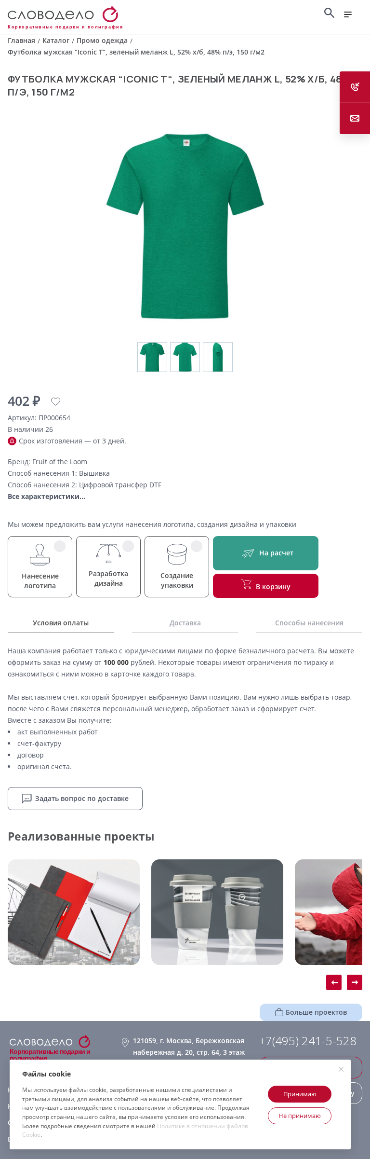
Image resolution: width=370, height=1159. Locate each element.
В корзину (273, 586)
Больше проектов (316, 1012)
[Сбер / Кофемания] (217, 912)
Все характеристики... (46, 496)
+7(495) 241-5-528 (308, 1041)
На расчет (276, 552)
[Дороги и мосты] (74, 912)
